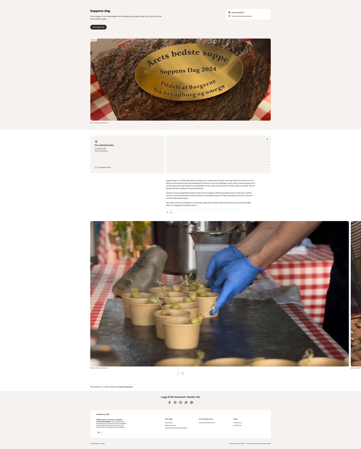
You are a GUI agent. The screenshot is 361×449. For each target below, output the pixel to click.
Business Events (170, 425)
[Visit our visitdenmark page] (180, 402)
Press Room (169, 423)
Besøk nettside (237, 12)
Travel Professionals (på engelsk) (176, 428)
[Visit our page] (175, 402)
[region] (218, 154)
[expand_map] (267, 139)
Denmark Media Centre (207, 423)
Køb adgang (97, 27)
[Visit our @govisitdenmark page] (186, 402)
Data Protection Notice (237, 443)
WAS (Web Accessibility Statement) (259, 443)
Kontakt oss (237, 425)
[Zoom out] (267, 170)
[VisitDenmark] (102, 414)
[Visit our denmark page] (169, 402)
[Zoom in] (267, 165)
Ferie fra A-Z (237, 423)
